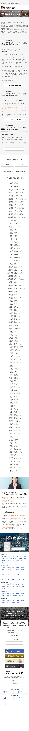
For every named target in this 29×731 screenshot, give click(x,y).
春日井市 (8, 574)
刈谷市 (22, 584)
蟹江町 (17, 569)
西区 (21, 556)
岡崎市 (3, 584)
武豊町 (13, 602)
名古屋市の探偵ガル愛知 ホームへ (7, 11)
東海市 (13, 600)
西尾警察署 (7, 167)
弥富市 (8, 569)
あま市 (22, 567)
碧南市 (8, 584)
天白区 (17, 560)
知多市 (22, 600)
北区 (13, 556)
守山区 (16, 558)
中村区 (8, 560)
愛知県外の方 (21, 595)
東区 (9, 556)
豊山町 (13, 579)
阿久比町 (8, 602)
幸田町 (23, 586)
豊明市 (13, 577)
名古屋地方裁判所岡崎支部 (7, 171)
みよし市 (18, 586)
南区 (25, 556)
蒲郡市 (13, 593)
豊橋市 (3, 593)
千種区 (11, 558)
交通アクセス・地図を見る (18, 548)
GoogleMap (14, 683)
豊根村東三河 (14, 595)
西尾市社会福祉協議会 (21, 167)
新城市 (17, 593)
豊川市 (8, 593)
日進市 (18, 577)
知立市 (8, 586)
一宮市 (3, 567)
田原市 (22, 593)
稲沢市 (8, 567)
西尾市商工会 (21, 164)
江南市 (18, 574)
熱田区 (3, 560)
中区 (17, 556)
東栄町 (8, 595)
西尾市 (7, 164)
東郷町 (9, 579)
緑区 (3, 558)
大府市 (17, 600)
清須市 (13, 567)
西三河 (3, 588)
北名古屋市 (24, 577)
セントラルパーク (5, 562)
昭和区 (20, 558)
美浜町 (18, 602)
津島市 (17, 567)
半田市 (3, 600)
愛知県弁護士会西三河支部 (21, 171)
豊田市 (3, 586)
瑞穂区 (25, 558)
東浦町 (3, 602)
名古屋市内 (4, 556)
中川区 (22, 560)
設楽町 (3, 595)
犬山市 (13, 574)
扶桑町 (23, 579)
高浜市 (13, 586)
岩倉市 (9, 577)
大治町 (13, 569)
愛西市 (3, 569)
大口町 (18, 579)
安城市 (13, 584)
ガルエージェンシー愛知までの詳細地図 (14, 85)
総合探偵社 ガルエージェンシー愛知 (8, 7)
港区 (7, 558)
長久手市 (4, 579)
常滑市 (8, 600)
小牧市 (23, 574)
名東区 (13, 560)
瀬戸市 (3, 574)
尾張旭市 (4, 577)
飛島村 (22, 569)
